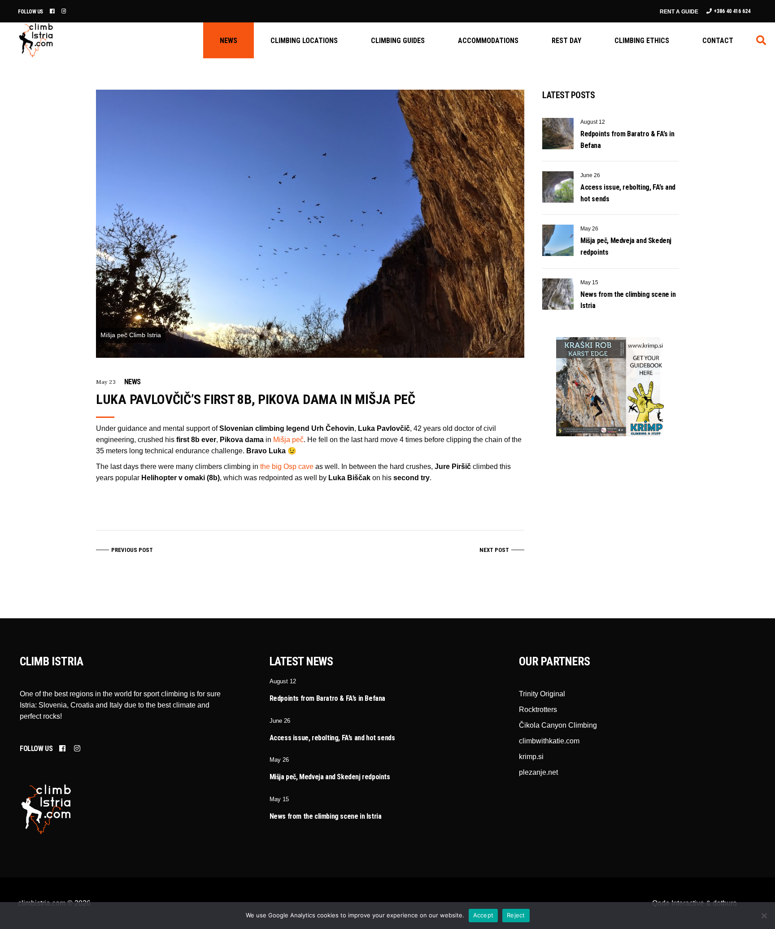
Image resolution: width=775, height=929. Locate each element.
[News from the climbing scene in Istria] (558, 294)
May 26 (589, 229)
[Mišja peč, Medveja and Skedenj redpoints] (558, 240)
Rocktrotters (538, 709)
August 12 (592, 122)
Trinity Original (542, 694)
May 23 (106, 381)
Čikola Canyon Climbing (558, 725)
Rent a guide (679, 12)
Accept (483, 915)
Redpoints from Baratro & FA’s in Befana (327, 698)
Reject (516, 915)
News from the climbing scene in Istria (326, 816)
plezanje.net (538, 772)
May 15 (589, 282)
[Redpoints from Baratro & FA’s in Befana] (558, 133)
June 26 (590, 175)
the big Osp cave (286, 466)
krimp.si (531, 756)
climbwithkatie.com (549, 741)
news (132, 382)
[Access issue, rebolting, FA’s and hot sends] (558, 187)
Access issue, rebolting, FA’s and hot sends (332, 738)
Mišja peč (288, 439)
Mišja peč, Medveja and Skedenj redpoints (330, 777)
